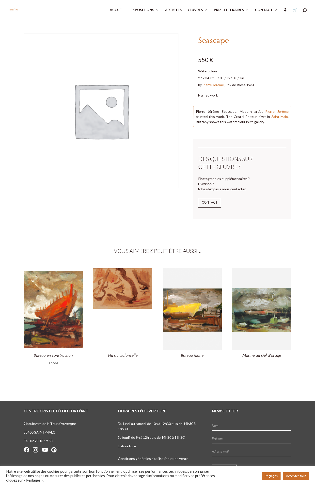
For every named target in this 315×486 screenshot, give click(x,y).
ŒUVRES (195, 10)
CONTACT (264, 10)
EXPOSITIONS (142, 10)
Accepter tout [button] (296, 476)
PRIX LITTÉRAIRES (229, 10)
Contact (210, 202)
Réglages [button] (271, 476)
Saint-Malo (279, 116)
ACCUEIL (117, 10)
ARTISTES (173, 10)
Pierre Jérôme (213, 85)
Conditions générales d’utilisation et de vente (153, 458)
